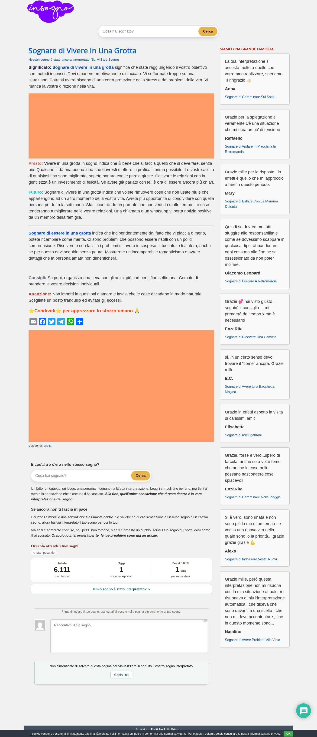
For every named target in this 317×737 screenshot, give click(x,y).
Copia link (121, 675)
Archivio (141, 729)
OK (288, 733)
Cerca (208, 31)
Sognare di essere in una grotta (60, 233)
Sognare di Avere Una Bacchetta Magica (249, 389)
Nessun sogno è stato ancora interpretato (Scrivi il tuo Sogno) (74, 59)
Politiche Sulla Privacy (166, 729)
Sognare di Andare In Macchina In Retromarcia (250, 149)
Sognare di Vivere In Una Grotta (82, 50)
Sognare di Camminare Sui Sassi (250, 97)
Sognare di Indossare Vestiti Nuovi (251, 559)
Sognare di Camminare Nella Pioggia (253, 497)
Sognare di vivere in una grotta (83, 67)
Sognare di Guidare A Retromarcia (251, 281)
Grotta (48, 445)
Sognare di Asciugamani (243, 435)
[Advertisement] (121, 126)
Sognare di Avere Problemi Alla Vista (252, 640)
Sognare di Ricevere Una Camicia (250, 337)
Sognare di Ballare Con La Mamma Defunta (251, 203)
